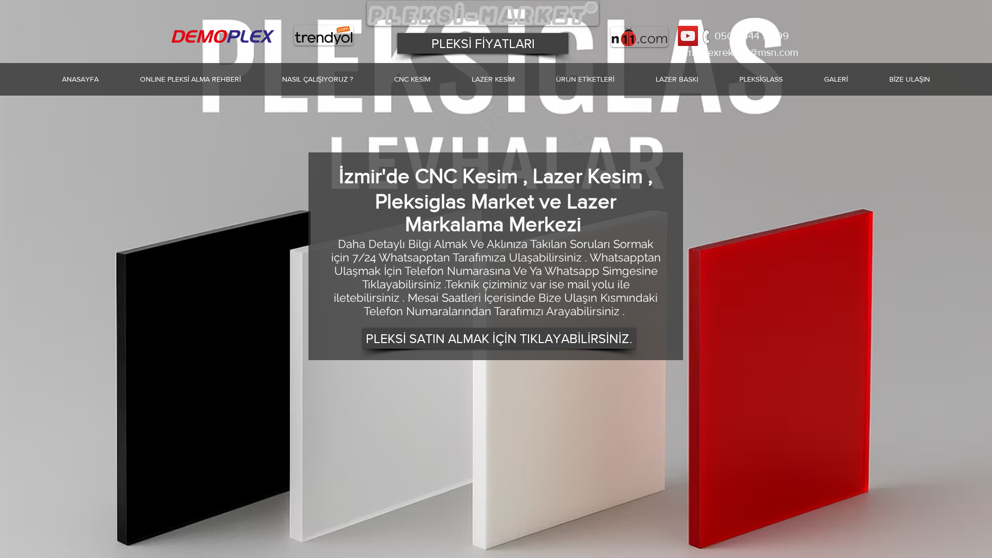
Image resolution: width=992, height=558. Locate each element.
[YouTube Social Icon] (688, 36)
